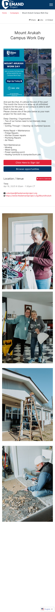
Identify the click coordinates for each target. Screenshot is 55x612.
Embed (50, 20)
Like (41, 20)
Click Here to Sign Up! (27, 162)
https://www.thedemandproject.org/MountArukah (28, 195)
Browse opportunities (27, 169)
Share (33, 20)
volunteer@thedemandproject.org (21, 193)
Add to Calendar (44, 179)
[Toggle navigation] (51, 5)
